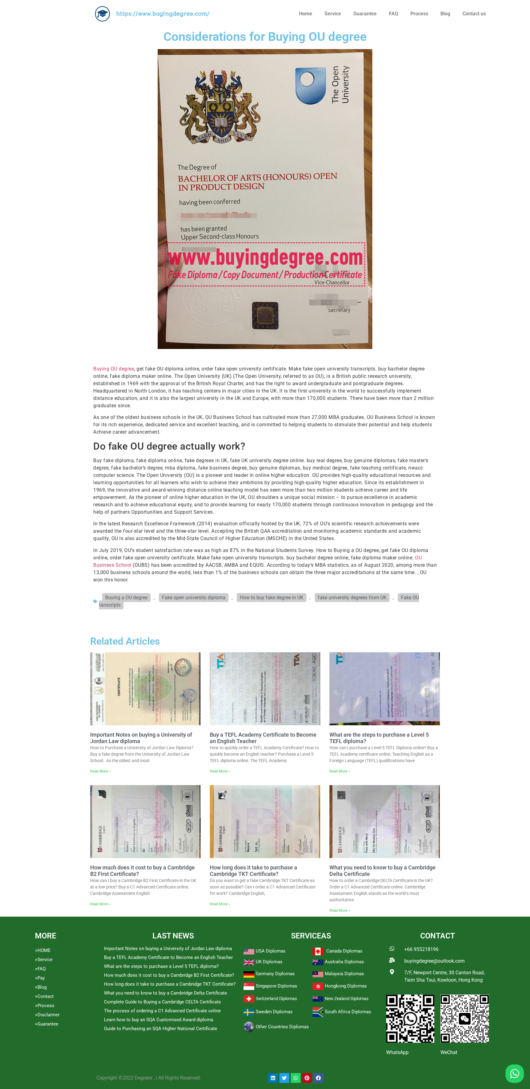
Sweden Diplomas (274, 1011)
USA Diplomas (271, 951)
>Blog (41, 987)
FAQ (393, 14)
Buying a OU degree (126, 597)
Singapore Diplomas (276, 986)
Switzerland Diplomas (276, 998)
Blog (445, 14)
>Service (43, 959)
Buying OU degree (113, 369)
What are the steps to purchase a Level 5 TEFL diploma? (161, 966)
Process (419, 14)
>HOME (43, 950)
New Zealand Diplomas (346, 998)
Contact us (474, 14)
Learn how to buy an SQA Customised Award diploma (158, 1019)
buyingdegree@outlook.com (434, 961)
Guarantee (365, 14)
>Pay (40, 978)
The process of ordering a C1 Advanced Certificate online (162, 1011)
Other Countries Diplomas (282, 1027)
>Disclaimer (47, 1015)
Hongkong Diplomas (346, 986)
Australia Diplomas (344, 961)
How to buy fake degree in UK (271, 597)
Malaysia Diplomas (344, 973)
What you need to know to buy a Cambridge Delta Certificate (165, 993)
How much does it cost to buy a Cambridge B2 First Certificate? (169, 975)
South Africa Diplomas (348, 1011)
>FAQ (40, 969)
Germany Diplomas (275, 973)
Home (305, 14)
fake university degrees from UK (352, 597)
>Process (44, 1005)
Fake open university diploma (193, 597)
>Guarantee (46, 1024)
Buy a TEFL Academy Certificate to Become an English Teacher (168, 957)
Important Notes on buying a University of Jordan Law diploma (168, 948)
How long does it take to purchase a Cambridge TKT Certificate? (253, 870)
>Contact (44, 996)
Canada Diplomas (344, 951)
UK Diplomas (269, 961)
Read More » (100, 771)
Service (333, 14)
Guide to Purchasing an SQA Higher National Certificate (160, 1028)
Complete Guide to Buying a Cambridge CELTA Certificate (162, 1002)
